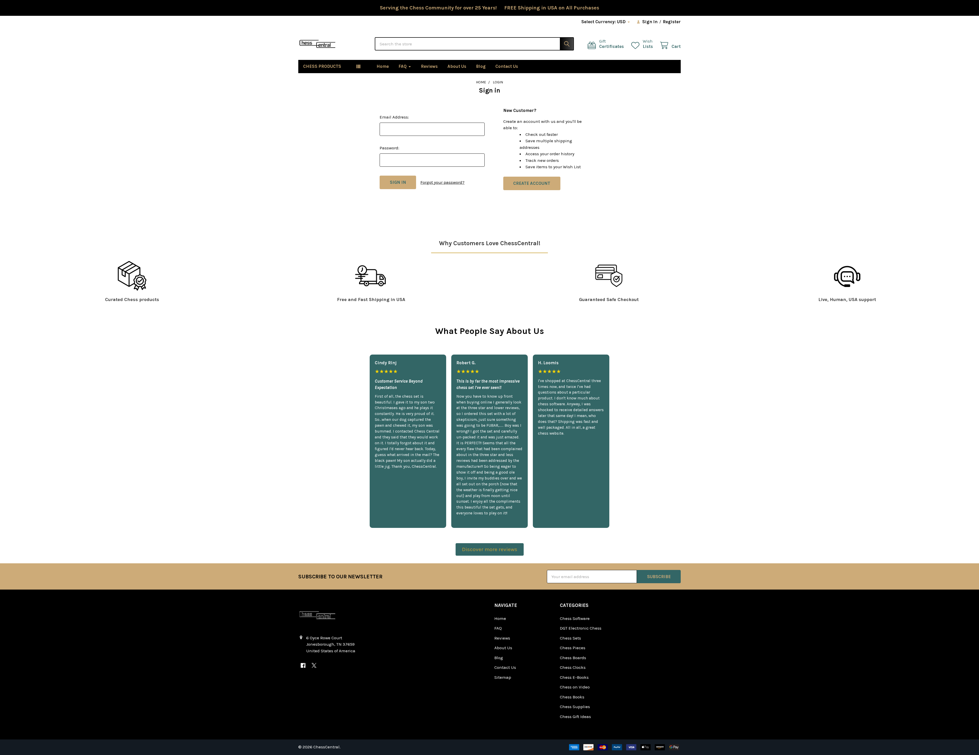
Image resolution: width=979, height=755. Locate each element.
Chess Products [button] (322, 66)
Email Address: (394, 117)
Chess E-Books (574, 677)
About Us (456, 66)
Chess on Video (575, 686)
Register (672, 21)
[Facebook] (303, 665)
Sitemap (502, 677)
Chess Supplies (575, 706)
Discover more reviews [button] (489, 549)
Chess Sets (570, 638)
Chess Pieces (572, 647)
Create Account (531, 183)
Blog (481, 66)
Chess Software (575, 618)
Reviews (429, 66)
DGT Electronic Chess (580, 628)
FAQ (402, 66)
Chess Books (572, 696)
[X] (314, 665)
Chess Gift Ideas (575, 716)
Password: (389, 147)
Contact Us (506, 66)
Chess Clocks (573, 667)
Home (383, 66)
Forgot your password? (442, 182)
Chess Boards (573, 657)
